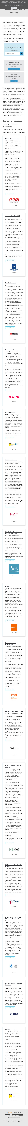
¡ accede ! (14, 81)
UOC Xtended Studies (11, 1030)
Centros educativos (9, 1115)
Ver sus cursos (10, 193)
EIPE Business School (11, 350)
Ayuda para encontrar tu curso (14, 1117)
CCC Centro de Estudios (12, 139)
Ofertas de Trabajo (12, 1122)
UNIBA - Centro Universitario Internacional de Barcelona (13, 918)
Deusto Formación (10, 283)
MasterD (7, 586)
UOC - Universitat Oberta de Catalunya (13, 984)
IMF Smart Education (11, 460)
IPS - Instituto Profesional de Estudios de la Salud (13, 532)
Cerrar (14, 7)
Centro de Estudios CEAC (12, 216)
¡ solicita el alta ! (14, 69)
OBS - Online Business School (14, 711)
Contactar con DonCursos (17, 1114)
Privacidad (7, 1114)
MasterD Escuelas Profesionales (10, 643)
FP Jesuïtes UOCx (10, 412)
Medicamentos (21, 1120)
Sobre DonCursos (18, 1112)
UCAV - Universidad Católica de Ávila (13, 865)
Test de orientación (19, 1115)
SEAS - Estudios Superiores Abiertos (13, 766)
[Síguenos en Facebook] (19, 1122)
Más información (19, 5)
